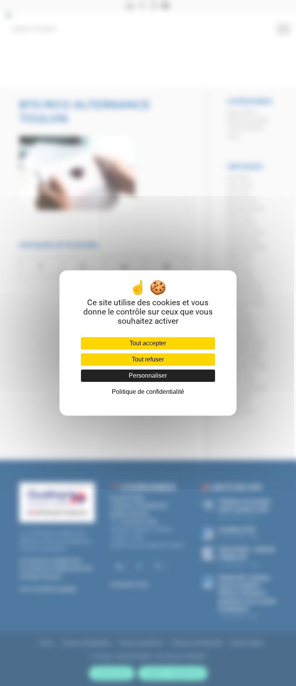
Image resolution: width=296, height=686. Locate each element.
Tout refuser (148, 359)
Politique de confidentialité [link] (148, 391)
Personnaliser (148, 375)
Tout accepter (148, 343)
